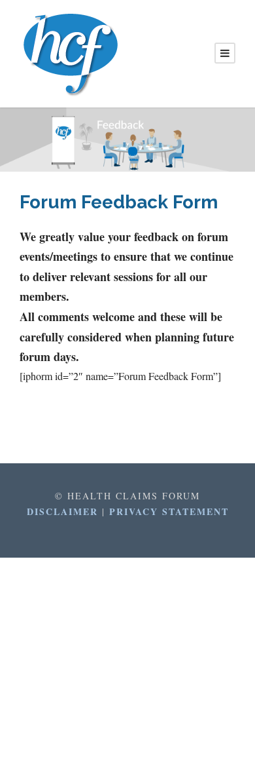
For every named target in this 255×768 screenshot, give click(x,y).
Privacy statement (169, 511)
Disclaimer (64, 511)
